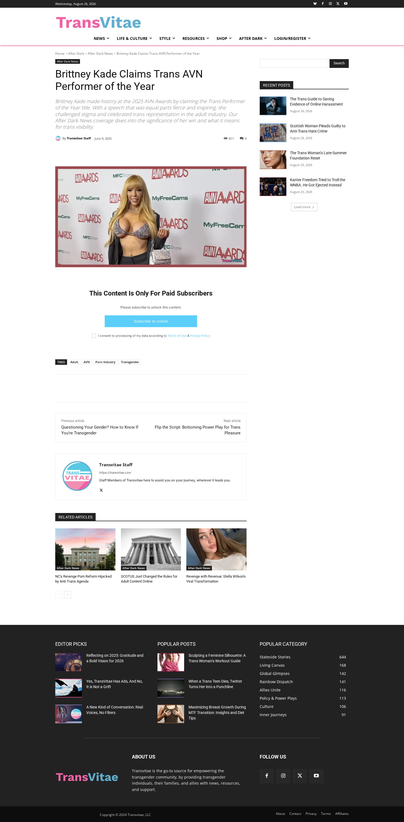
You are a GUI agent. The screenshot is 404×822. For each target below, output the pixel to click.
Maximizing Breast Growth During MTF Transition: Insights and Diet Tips (217, 712)
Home (60, 53)
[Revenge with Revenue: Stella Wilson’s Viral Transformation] (216, 549)
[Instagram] (330, 4)
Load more (302, 207)
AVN (87, 362)
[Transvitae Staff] (58, 138)
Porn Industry (105, 362)
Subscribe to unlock (151, 321)
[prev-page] (58, 594)
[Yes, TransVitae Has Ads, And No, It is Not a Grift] (68, 688)
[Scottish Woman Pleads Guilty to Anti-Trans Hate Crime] (273, 132)
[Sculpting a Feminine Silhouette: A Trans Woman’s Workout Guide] (170, 662)
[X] (106, 152)
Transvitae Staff (79, 138)
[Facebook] (323, 4)
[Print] (131, 152)
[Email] (119, 152)
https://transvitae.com (115, 473)
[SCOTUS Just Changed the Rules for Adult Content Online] (151, 549)
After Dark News (100, 53)
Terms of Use (177, 336)
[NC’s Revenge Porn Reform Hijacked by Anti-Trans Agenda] (85, 549)
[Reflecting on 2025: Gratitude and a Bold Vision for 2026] (68, 662)
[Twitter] (338, 4)
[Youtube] (345, 4)
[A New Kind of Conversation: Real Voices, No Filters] (68, 714)
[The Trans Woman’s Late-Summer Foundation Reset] (273, 159)
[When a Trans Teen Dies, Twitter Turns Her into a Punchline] (170, 688)
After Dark (76, 53)
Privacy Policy (200, 336)
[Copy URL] (144, 152)
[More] (157, 152)
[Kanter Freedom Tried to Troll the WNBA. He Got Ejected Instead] (273, 186)
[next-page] (67, 594)
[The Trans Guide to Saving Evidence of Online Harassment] (273, 105)
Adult (74, 362)
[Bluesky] (315, 4)
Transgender (130, 362)
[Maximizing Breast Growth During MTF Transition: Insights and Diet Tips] (170, 714)
